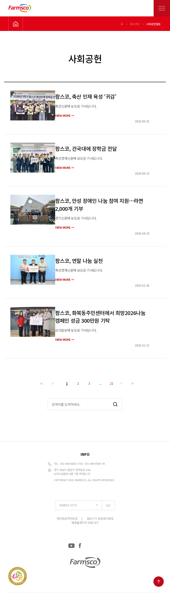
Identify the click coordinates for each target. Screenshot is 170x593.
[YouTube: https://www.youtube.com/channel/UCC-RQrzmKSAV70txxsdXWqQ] (71, 545)
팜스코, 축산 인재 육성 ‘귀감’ (85, 96)
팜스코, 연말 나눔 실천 (79, 260)
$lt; (41, 383)
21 (111, 383)
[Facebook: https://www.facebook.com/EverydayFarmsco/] (80, 545)
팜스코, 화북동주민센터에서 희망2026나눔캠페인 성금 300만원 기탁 (100, 316)
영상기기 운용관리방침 (100, 518)
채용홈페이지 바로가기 (85, 523)
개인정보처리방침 (66, 518)
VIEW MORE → (64, 115)
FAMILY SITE (85, 505)
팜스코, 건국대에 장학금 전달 (86, 148)
